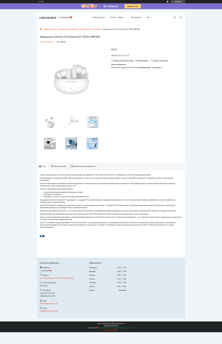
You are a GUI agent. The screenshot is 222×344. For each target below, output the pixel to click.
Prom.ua (122, 323)
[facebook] (41, 236)
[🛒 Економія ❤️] (47, 17)
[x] (43, 236)
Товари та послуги (50, 29)
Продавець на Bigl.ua (111, 326)
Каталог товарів (117, 17)
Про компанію (136, 17)
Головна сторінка (98, 17)
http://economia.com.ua (48, 303)
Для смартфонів (85, 29)
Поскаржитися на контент (107, 328)
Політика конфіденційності (126, 328)
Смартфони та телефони (68, 29)
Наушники (97, 29)
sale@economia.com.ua (48, 311)
